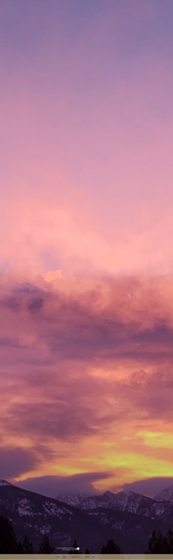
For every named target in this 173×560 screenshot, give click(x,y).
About (64, 557)
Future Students (75, 557)
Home (58, 557)
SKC (93, 557)
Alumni (87, 557)
